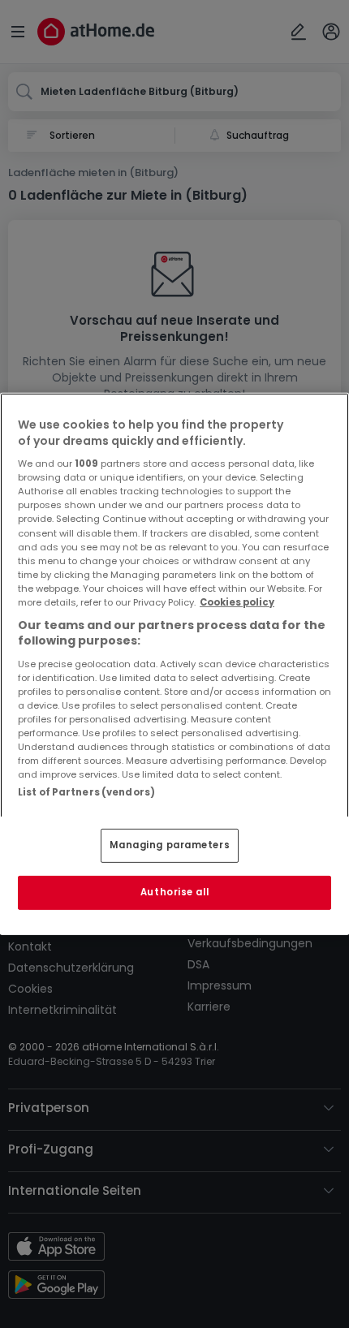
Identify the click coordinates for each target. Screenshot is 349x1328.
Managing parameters (170, 845)
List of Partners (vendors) (86, 792)
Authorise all (174, 892)
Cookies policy (237, 602)
